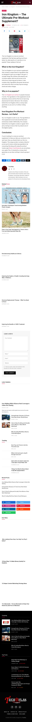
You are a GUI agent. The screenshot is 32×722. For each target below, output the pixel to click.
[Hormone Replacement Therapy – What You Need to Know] (16, 290)
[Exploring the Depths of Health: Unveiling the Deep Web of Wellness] (16, 266)
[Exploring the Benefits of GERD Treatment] (16, 314)
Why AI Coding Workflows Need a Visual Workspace (14, 496)
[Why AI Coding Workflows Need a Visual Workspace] (6, 434)
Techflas (8, 25)
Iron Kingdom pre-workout (11, 95)
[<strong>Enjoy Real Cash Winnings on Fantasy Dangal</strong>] (6, 661)
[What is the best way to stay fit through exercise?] (6, 455)
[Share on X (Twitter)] (9, 31)
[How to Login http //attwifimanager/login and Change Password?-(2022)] (6, 684)
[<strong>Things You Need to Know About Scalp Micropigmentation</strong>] (6, 471)
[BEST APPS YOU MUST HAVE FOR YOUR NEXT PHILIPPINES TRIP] (6, 463)
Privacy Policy (23, 711)
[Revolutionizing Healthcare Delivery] (16, 244)
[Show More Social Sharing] (28, 31)
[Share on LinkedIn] (19, 31)
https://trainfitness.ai (15, 148)
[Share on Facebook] (4, 31)
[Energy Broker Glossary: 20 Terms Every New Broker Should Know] (6, 417)
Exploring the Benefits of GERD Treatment (13, 324)
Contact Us (14, 711)
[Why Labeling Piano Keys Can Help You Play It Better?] (16, 529)
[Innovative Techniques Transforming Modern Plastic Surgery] (16, 196)
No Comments (25, 25)
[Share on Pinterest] (14, 31)
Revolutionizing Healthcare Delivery (11, 253)
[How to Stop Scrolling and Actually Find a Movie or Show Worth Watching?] (6, 425)
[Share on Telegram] (24, 31)
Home (3, 6)
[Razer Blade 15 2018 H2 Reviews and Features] (6, 669)
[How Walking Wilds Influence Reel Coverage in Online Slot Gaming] (16, 394)
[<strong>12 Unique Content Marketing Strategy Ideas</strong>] (16, 574)
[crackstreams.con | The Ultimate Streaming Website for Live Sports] (6, 676)
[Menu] (2, 2)
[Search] (30, 2)
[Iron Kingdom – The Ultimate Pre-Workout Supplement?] (16, 43)
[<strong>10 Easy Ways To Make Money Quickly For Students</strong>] (16, 551)
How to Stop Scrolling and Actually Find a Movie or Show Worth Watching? (20, 424)
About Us (6, 711)
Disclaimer (22, 713)
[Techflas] (16, 2)
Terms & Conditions (12, 713)
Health (6, 6)
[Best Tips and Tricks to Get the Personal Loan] (6, 447)
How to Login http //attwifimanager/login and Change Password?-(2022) (20, 683)
